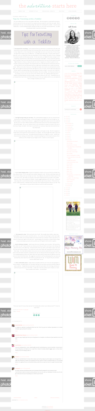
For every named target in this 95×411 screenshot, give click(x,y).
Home (35, 397)
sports (69, 94)
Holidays (80, 83)
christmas (68, 77)
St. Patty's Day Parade (71, 160)
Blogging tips (47, 410)
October (69, 127)
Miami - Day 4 (69, 165)
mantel (70, 85)
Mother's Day (68, 88)
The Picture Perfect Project (73, 97)
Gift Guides (69, 83)
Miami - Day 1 (69, 171)
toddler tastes (79, 98)
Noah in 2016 (74, 88)
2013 (67, 187)
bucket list (80, 75)
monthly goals (78, 86)
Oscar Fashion (70, 181)
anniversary (74, 73)
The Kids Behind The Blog (72, 97)
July (68, 132)
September (69, 129)
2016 (67, 118)
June (68, 134)
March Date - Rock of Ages (72, 151)
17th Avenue (50, 406)
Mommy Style (33, 11)
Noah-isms (73, 90)
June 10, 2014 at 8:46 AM (25, 368)
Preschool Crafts (48, 11)
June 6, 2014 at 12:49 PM (24, 356)
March (68, 139)
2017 (67, 116)
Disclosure (72, 11)
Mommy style (77, 85)
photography (67, 92)
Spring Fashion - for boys (72, 145)
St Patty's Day (74, 94)
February (69, 183)
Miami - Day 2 (69, 169)
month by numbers (69, 86)
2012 (67, 189)
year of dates (79, 100)
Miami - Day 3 (69, 167)
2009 (67, 195)
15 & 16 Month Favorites (72, 150)
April (68, 138)
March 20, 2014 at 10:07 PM (28, 325)
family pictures (75, 81)
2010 (67, 193)
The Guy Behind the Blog (76, 95)
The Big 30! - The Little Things (73, 178)
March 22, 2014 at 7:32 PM (32, 335)
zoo (65, 101)
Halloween (75, 83)
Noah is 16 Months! (71, 179)
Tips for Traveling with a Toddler (73, 155)
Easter (76, 78)
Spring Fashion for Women (72, 141)
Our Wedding (78, 91)
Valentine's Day (72, 100)
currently (67, 78)
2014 (67, 121)
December (69, 123)
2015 (67, 120)
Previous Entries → (55, 397)
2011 (67, 191)
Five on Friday (69, 143)
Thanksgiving (67, 95)
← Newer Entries (17, 397)
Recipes (61, 11)
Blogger (50, 407)
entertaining (72, 80)
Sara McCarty (18, 345)
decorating (71, 78)
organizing (80, 90)
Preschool (72, 92)
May (68, 136)
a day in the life (68, 73)
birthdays (74, 75)
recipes (76, 92)
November (69, 125)
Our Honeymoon (68, 91)
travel (18, 311)
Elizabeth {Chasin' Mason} (20, 335)
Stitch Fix (80, 94)
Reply (16, 331)
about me (22, 11)
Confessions (75, 76)
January (68, 185)
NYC (76, 90)
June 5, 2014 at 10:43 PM (26, 345)
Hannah (17, 356)
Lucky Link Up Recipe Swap (72, 162)
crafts (80, 77)
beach (69, 75)
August (68, 130)
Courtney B (17, 368)
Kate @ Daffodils (18, 325)
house (66, 85)
